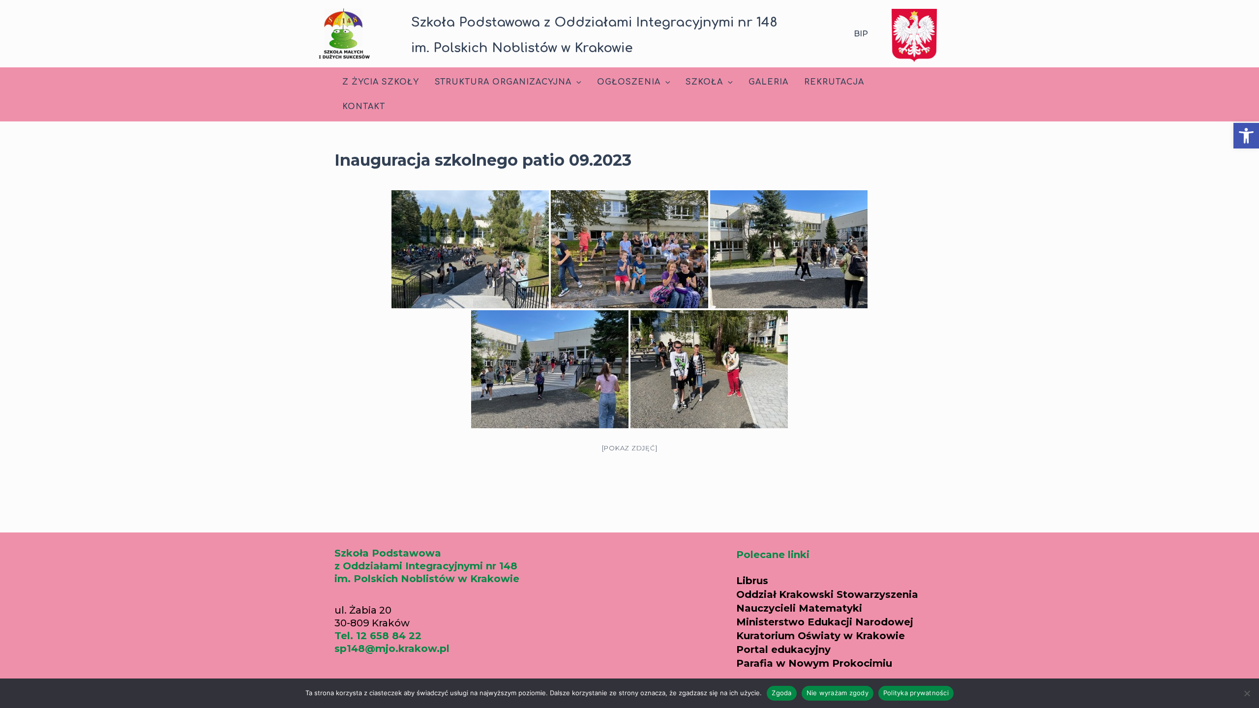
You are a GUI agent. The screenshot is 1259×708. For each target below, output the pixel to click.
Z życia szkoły (380, 82)
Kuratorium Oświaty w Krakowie (820, 636)
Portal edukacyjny (783, 649)
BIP (861, 33)
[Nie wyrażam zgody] (1247, 693)
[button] (1246, 135)
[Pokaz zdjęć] (630, 448)
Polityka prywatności (916, 693)
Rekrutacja (834, 82)
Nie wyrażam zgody (838, 693)
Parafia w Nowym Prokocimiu (814, 663)
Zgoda (781, 693)
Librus (752, 581)
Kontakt (363, 106)
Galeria (768, 82)
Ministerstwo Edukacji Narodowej (824, 622)
